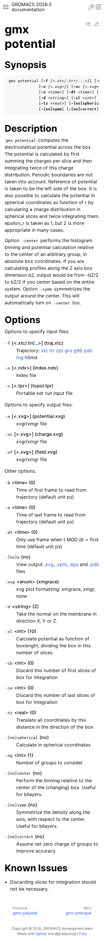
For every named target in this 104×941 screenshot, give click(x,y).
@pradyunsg (65, 933)
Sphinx (41, 933)
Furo (83, 933)
